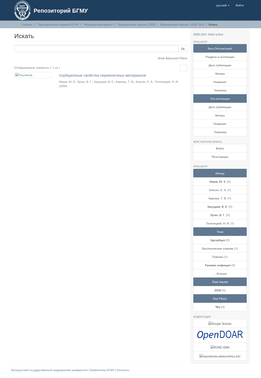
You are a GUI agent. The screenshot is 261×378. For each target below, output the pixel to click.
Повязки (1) (220, 257)
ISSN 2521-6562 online (208, 34)
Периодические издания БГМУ (58, 24)
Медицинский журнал (98, 24)
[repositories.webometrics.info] (220, 355)
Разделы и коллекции (220, 57)
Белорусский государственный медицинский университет (50, 370)
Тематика (220, 90)
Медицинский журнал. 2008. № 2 (182, 24)
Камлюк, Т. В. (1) (220, 198)
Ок (183, 48)
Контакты (123, 370)
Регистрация (220, 157)
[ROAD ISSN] (220, 347)
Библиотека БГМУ (103, 370)
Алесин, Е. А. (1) (220, 190)
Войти (220, 148)
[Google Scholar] (220, 323)
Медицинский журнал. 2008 (136, 24)
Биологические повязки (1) (220, 248)
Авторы (220, 73)
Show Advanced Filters (172, 58)
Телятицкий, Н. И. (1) (220, 223)
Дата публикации (220, 65)
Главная (26, 24)
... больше (220, 273)
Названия (219, 82)
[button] (223, 5)
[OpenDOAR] (220, 335)
